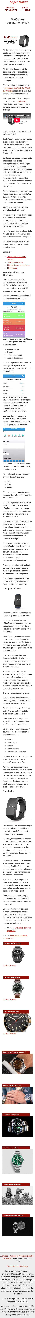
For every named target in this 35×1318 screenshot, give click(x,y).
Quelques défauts (15, 262)
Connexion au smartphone (18, 265)
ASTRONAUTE (11, 10)
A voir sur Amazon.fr (12, 954)
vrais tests (21, 101)
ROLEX (25, 8)
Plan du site (6, 1259)
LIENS (27, 10)
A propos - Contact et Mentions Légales (17, 1256)
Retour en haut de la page (17, 1266)
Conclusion (12, 268)
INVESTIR (10, 8)
